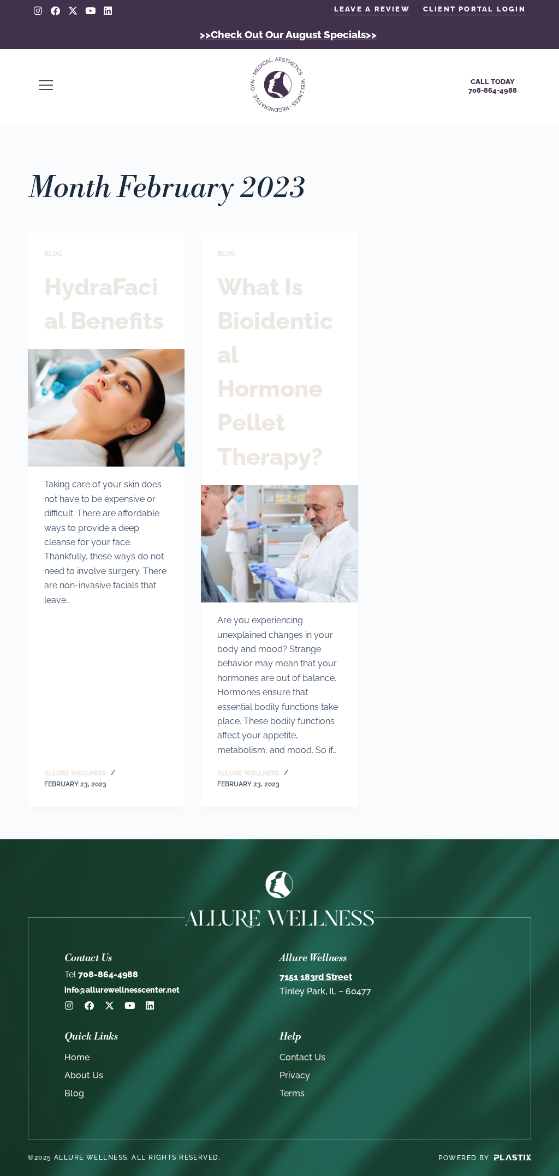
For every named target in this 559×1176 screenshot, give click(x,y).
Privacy (295, 1075)
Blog (53, 254)
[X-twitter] (73, 10)
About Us (83, 1075)
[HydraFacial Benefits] (106, 408)
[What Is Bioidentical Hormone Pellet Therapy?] (279, 543)
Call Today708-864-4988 (492, 85)
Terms (292, 1093)
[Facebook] (55, 10)
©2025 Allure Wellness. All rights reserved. (124, 1157)
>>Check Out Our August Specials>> (288, 34)
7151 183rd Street (316, 977)
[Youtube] (90, 10)
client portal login (474, 9)
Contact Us (302, 1057)
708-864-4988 (101, 974)
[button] (132, 86)
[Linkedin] (107, 10)
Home (77, 1057)
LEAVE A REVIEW (372, 9)
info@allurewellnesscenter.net (122, 990)
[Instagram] (38, 10)
